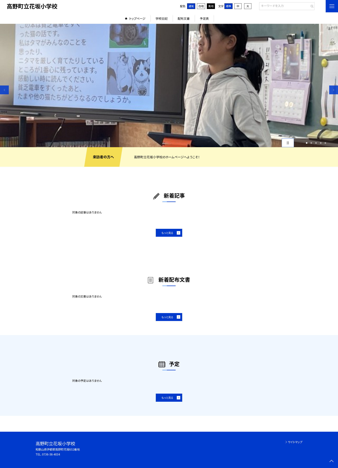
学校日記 (162, 18)
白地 (201, 6)
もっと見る (167, 233)
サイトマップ (295, 442)
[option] (169, 85)
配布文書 (184, 18)
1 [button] (306, 142)
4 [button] (320, 142)
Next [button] (333, 89)
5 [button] (325, 142)
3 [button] (316, 142)
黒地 (211, 6)
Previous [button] (4, 89)
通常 (191, 6)
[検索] (311, 5)
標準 (228, 6)
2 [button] (311, 142)
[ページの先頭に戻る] (331, 461)
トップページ (137, 18)
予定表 (204, 18)
